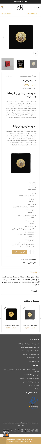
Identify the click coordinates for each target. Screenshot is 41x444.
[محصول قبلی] (11, 76)
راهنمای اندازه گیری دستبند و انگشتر (29, 344)
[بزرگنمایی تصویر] (36, 53)
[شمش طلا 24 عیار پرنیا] (30, 314)
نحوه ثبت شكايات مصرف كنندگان (30, 347)
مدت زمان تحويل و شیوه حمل (31, 351)
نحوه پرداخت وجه (34, 361)
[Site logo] (20, 7)
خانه (34, 76)
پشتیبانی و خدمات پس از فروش (30, 378)
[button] (38, 38)
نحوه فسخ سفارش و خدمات (31, 354)
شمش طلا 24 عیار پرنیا (30, 325)
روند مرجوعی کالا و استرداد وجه (30, 382)
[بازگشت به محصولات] (8, 76)
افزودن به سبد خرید (19, 252)
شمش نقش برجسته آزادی (11, 325)
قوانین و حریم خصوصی (33, 358)
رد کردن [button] (3, 440)
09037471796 (20, 1)
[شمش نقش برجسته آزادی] (11, 314)
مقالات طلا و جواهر (34, 385)
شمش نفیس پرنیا (25, 76)
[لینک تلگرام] (24, 262)
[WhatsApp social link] (26, 262)
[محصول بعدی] (6, 76)
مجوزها (37, 389)
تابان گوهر (20, 425)
